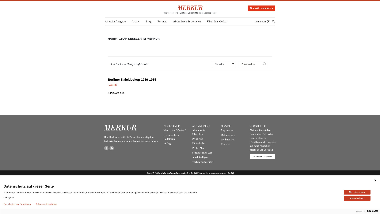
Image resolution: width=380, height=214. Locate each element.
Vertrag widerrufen (202, 162)
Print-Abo (197, 139)
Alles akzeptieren (357, 192)
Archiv (136, 21)
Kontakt (225, 144)
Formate (162, 21)
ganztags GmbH (226, 172)
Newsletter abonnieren (261, 8)
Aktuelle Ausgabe (115, 21)
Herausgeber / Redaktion (171, 137)
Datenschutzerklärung (46, 204)
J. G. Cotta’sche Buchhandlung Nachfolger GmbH (175, 172)
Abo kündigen (200, 157)
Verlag (167, 143)
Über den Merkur (217, 21)
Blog (149, 21)
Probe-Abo (198, 148)
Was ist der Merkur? (175, 130)
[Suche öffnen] (273, 21)
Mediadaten (227, 139)
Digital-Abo (198, 143)
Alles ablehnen (357, 198)
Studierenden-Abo (202, 152)
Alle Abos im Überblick (199, 132)
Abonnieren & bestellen (187, 21)
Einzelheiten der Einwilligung (17, 204)
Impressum (227, 130)
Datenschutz (228, 135)
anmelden (260, 21)
